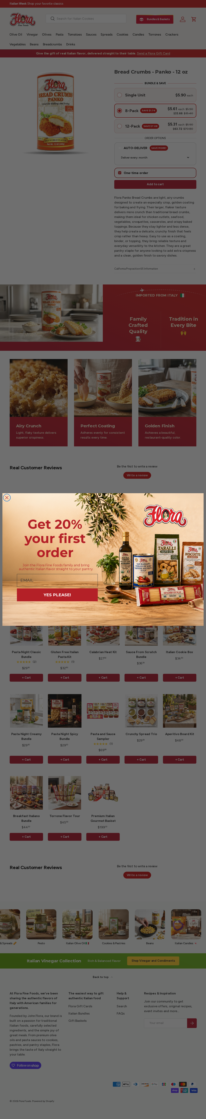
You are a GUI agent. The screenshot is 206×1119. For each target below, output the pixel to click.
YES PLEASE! (57, 594)
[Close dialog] (6, 497)
